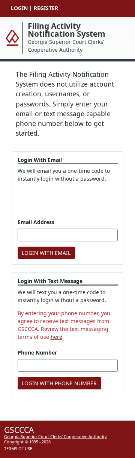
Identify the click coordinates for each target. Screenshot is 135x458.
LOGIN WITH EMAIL (46, 252)
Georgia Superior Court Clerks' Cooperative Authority (66, 37)
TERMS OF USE (18, 448)
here (56, 336)
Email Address (36, 222)
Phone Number (37, 352)
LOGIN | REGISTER (34, 8)
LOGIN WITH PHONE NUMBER (59, 383)
